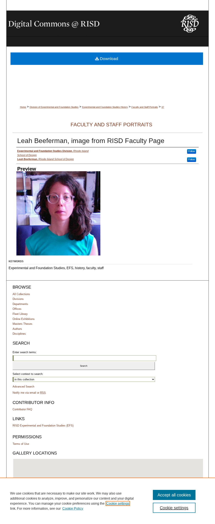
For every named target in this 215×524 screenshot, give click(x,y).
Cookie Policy (72, 508)
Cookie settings (117, 503)
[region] (107, 501)
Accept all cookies (174, 495)
